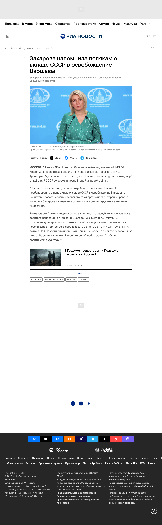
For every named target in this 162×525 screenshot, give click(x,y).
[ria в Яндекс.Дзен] (46, 439)
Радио (155, 458)
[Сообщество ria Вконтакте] (57, 439)
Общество (23, 458)
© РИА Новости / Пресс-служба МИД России (49, 147)
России (95, 231)
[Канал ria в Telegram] (92, 439)
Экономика (38, 458)
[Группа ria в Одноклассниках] (69, 439)
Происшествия (66, 458)
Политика (10, 458)
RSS (142, 463)
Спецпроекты (15, 463)
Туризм (144, 458)
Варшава (36, 279)
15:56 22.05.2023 (13, 48)
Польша (71, 279)
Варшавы (45, 235)
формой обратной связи (121, 502)
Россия (83, 279)
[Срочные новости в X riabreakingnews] (116, 439)
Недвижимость (117, 458)
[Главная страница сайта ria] (81, 36)
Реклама (30, 463)
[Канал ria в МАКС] (34, 439)
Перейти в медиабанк (79, 147)
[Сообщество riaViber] (128, 439)
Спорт (80, 458)
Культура (101, 458)
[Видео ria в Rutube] (81, 439)
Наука (90, 458)
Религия (133, 458)
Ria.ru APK (131, 463)
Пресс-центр (72, 463)
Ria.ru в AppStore (92, 463)
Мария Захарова (54, 279)
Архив (151, 463)
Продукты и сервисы (50, 463)
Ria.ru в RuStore (113, 463)
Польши (83, 231)
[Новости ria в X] (104, 439)
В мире (51, 458)
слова (81, 171)
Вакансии (10, 479)
